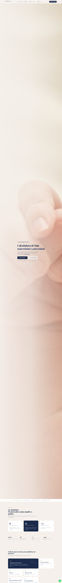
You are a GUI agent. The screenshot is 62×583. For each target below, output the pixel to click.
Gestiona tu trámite (53, 1)
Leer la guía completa (32, 257)
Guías (34, 1)
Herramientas (39, 1)
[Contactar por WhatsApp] (60, 581)
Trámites (30, 1)
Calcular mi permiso (22, 257)
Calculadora (20, 1)
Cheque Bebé (25, 1)
